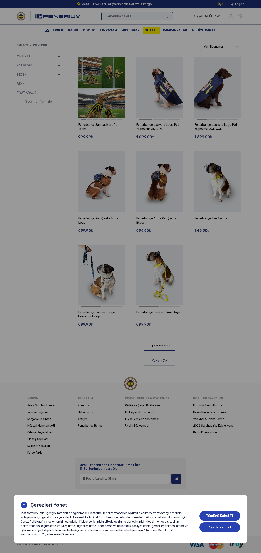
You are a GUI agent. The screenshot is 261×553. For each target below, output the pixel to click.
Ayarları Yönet (219, 527)
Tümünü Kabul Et (219, 516)
